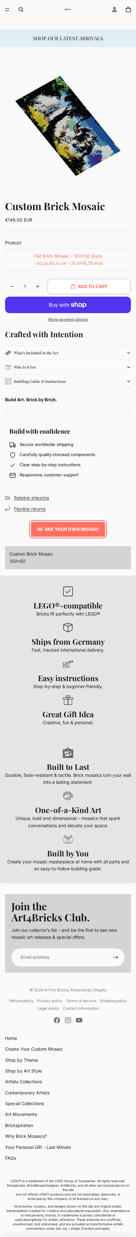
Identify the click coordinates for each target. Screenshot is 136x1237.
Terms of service (81, 1000)
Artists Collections (23, 1081)
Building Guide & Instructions (40, 381)
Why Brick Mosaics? (26, 1136)
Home (11, 1038)
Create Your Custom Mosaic (34, 1049)
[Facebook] (57, 1020)
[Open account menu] (114, 9)
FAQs (10, 1158)
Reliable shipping (31, 497)
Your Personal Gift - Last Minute (38, 1147)
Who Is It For (25, 367)
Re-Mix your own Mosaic (68, 529)
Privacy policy (50, 1000)
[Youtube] (79, 1020)
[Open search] (21, 9)
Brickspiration (19, 1125)
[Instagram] (68, 1020)
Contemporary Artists (27, 1092)
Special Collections (24, 1103)
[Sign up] (116, 957)
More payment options (68, 319)
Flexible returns (30, 509)
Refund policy (21, 1000)
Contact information (81, 1008)
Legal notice (48, 1008)
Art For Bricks (56, 990)
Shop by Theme (21, 1060)
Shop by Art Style (23, 1070)
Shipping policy (113, 1000)
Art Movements (21, 1114)
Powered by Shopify (89, 990)
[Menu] (7, 9)
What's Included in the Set (36, 352)
